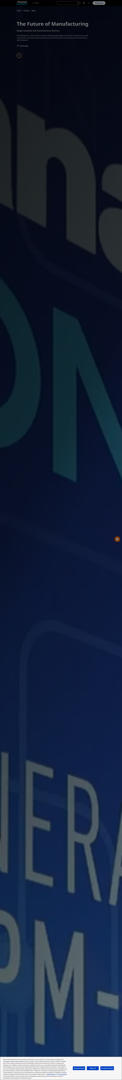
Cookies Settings (79, 1068)
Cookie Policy (51, 1074)
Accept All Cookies (107, 1068)
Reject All (93, 1068)
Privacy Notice (62, 1074)
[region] (61, 1068)
